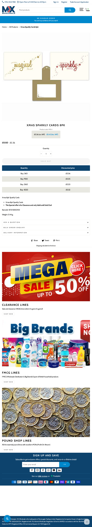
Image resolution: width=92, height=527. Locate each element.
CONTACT (6, 511)
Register (64, 2)
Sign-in (56, 2)
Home (4, 27)
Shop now (8, 314)
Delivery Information (15, 233)
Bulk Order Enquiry (14, 227)
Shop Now (8, 450)
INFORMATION (8, 497)
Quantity (46, 148)
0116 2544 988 (10, 2)
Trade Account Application (79, 2)
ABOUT (5, 504)
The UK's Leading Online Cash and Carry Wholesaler (30, 489)
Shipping (39, 246)
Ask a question (12, 222)
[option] (46, 19)
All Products (13, 27)
